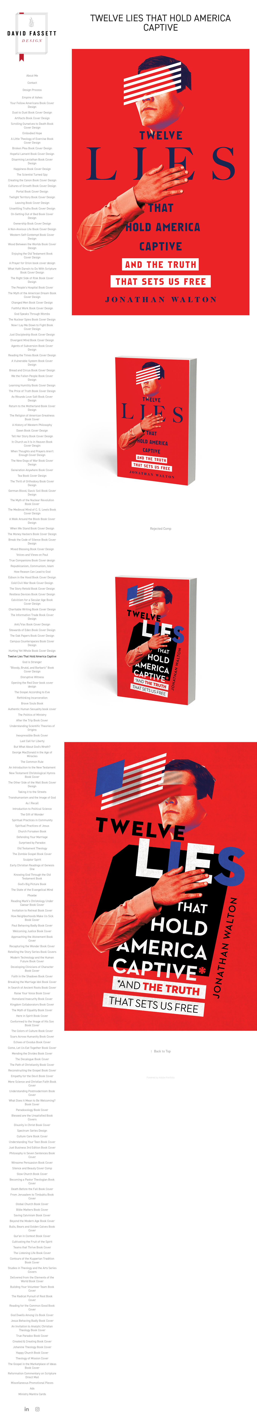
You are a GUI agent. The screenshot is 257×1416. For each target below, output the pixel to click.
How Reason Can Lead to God (32, 571)
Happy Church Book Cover (32, 1352)
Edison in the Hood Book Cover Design (32, 577)
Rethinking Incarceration (32, 698)
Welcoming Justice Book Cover (32, 931)
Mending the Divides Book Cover (32, 1053)
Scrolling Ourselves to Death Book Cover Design (32, 125)
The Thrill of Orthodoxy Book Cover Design (32, 483)
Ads (32, 1388)
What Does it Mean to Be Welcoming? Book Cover (32, 1102)
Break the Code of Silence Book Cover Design (32, 541)
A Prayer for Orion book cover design (32, 263)
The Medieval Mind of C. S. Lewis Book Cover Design (32, 511)
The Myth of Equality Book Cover (32, 1010)
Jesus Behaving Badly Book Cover (32, 1320)
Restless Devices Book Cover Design (32, 594)
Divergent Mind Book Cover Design (32, 340)
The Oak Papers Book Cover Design (32, 635)
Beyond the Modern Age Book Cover (32, 1221)
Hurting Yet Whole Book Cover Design (32, 650)
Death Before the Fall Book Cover (32, 1189)
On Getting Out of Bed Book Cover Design (32, 216)
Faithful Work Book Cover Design (32, 308)
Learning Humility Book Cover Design (32, 385)
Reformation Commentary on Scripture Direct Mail (32, 1375)
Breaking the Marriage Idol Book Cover (32, 982)
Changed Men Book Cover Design (32, 302)
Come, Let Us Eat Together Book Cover (32, 1048)
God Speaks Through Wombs (32, 314)
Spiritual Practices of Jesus (32, 826)
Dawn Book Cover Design (32, 430)
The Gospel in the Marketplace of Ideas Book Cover (32, 1366)
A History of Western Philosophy (32, 425)
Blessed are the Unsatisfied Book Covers (32, 1117)
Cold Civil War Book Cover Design (32, 583)
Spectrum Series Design (32, 1130)
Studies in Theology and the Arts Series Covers (32, 1270)
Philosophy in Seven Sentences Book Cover (32, 1155)
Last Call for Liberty (32, 741)
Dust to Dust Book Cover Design (32, 112)
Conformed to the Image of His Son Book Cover (32, 1023)
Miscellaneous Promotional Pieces (32, 1383)
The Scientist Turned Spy (32, 174)
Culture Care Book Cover (32, 1136)
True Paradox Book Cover (32, 1336)
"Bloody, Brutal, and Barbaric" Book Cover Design (32, 669)
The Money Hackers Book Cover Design (32, 534)
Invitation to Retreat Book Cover (32, 910)
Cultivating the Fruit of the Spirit (32, 1241)
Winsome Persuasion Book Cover (32, 1162)
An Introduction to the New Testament (32, 767)
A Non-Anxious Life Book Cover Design (32, 229)
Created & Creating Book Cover (32, 1341)
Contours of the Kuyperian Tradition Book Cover (32, 1260)
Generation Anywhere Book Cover (32, 470)
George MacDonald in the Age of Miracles (32, 754)
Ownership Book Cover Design (32, 223)
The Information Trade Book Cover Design (32, 616)
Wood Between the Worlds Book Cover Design (32, 246)
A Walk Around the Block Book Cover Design (32, 521)
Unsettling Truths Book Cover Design (32, 208)
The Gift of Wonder (32, 814)
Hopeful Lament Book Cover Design (32, 154)
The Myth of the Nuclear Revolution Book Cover (32, 502)
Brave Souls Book (32, 703)
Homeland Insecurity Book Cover (32, 999)
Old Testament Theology (32, 848)
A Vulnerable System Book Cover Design (32, 362)
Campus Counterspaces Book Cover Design (32, 643)
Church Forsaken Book (32, 831)
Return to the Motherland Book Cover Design (32, 408)
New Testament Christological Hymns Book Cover (32, 775)
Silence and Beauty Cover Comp (32, 1168)
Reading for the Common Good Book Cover (32, 1307)
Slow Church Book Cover (32, 1174)
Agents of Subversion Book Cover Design (32, 347)
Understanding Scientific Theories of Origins (32, 728)
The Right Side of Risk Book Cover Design (32, 280)
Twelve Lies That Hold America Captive (32, 656)
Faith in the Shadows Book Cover (32, 976)
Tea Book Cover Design (32, 475)
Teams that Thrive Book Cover (32, 1247)
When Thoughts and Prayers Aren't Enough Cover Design (32, 453)
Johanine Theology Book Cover (32, 1347)
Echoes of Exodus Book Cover (32, 1042)
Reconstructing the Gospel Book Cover (32, 1070)
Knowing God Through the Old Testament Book (32, 876)
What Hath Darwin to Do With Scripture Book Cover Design (32, 270)
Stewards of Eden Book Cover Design (32, 630)
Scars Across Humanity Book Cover (32, 1036)
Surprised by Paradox (32, 842)
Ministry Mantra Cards (32, 1394)
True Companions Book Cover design (32, 560)
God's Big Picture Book (32, 884)
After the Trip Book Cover (32, 720)
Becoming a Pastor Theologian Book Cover (32, 1181)
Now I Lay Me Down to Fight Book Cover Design (32, 327)
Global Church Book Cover (32, 1204)
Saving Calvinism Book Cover (32, 1215)
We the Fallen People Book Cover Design (32, 377)
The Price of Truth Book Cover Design (32, 391)
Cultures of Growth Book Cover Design (32, 186)
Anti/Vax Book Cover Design (32, 624)
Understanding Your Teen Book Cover (32, 1142)
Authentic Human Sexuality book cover (32, 709)
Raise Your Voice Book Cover (32, 993)
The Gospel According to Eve (32, 692)
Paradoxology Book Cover (32, 1110)
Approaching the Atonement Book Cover (32, 938)
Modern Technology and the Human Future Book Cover (32, 959)
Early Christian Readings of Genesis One (32, 867)
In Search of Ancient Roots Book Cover (32, 987)
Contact (32, 83)
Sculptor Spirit (32, 859)
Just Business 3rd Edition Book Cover (32, 1147)
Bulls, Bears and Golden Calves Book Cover (32, 1228)
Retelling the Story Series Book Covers (32, 952)
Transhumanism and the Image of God (32, 797)
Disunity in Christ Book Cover (32, 1125)
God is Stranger (32, 662)
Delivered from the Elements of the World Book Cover (32, 1279)
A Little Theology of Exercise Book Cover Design (32, 140)
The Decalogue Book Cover (32, 1059)
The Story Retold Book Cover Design (32, 588)
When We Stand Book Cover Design (32, 528)
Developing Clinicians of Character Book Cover (32, 968)
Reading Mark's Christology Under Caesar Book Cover (32, 903)
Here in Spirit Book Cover (32, 1016)
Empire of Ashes (32, 97)
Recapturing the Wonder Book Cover (32, 946)
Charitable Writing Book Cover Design (32, 609)
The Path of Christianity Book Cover (32, 1065)
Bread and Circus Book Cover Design (32, 370)
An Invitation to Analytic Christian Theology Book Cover (32, 1328)
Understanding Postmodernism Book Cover (32, 1093)
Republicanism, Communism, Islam (32, 566)
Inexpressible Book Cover (32, 735)
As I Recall (32, 803)
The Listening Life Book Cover (32, 1253)
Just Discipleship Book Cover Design (32, 334)
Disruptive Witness (32, 677)
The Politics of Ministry (32, 714)
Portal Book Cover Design (32, 191)
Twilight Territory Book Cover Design (32, 197)
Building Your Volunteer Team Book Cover (32, 1288)
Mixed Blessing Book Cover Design (32, 549)
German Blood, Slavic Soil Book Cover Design (32, 492)
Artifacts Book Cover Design (32, 118)
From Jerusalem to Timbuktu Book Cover (32, 1196)
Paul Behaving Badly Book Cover (32, 925)
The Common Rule (32, 762)
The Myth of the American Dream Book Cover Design (32, 295)
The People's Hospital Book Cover (32, 287)
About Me (32, 75)
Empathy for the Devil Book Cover (32, 1076)
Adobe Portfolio (167, 1077)
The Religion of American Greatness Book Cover (32, 417)
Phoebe (32, 895)
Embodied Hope (32, 133)
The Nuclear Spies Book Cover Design (32, 319)
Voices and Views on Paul (32, 555)
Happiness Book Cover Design (32, 169)
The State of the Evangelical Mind (32, 889)
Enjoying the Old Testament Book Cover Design (32, 255)
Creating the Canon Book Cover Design (32, 180)
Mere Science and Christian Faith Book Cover (32, 1083)
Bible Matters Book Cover (32, 1209)
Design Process (32, 90)
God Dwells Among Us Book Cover (32, 1315)
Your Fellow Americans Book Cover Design (32, 105)
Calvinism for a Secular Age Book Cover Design (32, 601)
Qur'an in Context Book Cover (32, 1236)
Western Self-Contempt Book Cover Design (32, 236)
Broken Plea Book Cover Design (32, 148)
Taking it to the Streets (32, 792)
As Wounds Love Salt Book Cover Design (32, 398)
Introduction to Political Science (32, 809)
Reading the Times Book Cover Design (32, 355)
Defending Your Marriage (32, 837)
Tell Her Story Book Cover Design (32, 436)
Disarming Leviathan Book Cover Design (32, 161)
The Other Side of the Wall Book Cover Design (32, 784)
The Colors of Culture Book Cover (32, 1031)
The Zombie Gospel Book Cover (32, 854)
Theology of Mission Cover (32, 1358)
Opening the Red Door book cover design (32, 684)
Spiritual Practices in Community (32, 820)
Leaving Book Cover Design (32, 203)
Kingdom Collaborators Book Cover (32, 1004)
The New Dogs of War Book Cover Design (32, 462)
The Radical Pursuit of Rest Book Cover (32, 1298)
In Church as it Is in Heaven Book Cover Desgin (32, 443)
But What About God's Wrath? (32, 746)
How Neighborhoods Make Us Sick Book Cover (32, 918)
